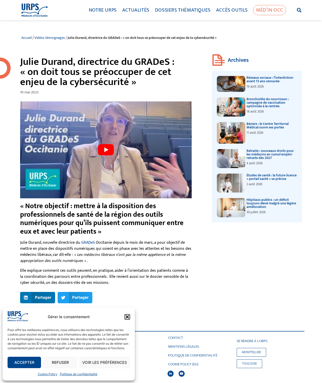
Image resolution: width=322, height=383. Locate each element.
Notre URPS (103, 10)
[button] (127, 316)
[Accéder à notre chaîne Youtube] (182, 374)
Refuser (60, 362)
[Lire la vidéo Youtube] (106, 149)
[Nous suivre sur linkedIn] (171, 374)
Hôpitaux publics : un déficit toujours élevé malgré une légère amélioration (271, 203)
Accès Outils (232, 10)
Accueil (26, 38)
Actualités (135, 10)
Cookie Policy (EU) (183, 364)
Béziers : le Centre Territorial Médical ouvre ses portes (268, 125)
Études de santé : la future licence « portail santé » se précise (272, 177)
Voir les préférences (104, 362)
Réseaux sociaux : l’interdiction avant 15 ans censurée (270, 79)
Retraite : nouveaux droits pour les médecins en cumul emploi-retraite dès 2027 (270, 154)
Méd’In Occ (269, 10)
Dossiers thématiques (183, 10)
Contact (175, 337)
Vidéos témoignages (49, 38)
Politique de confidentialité (78, 374)
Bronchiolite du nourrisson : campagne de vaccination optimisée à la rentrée (268, 102)
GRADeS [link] (88, 242)
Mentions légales (183, 346)
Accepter (24, 362)
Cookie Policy (47, 374)
